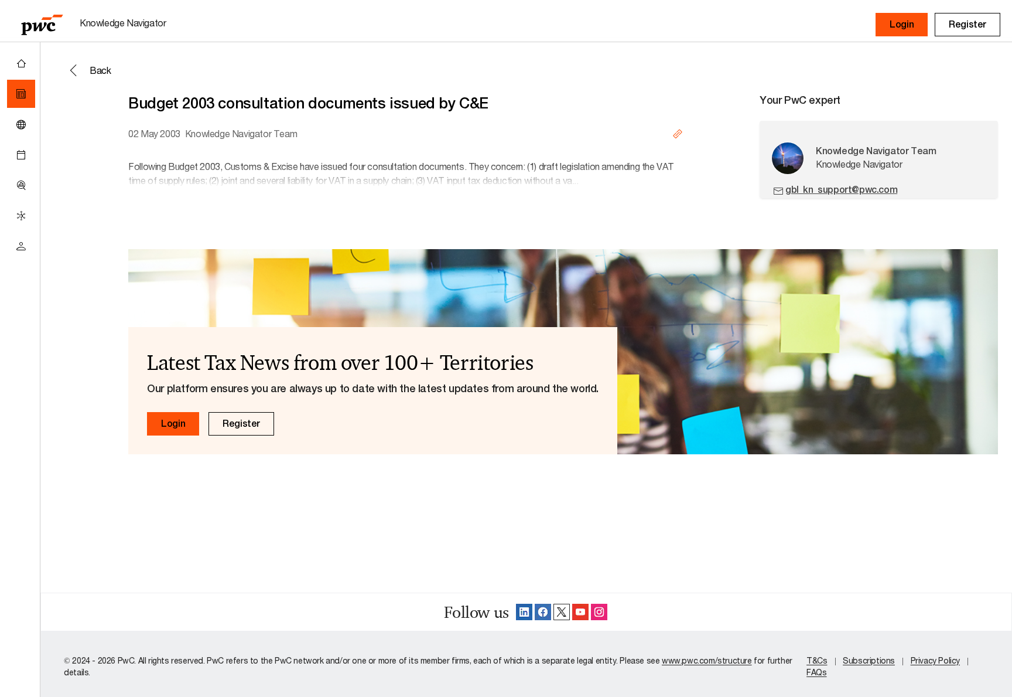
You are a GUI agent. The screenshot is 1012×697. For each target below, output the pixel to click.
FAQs (816, 672)
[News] (21, 94)
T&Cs (816, 660)
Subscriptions (869, 660)
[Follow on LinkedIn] (524, 612)
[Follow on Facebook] (543, 612)
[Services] (21, 216)
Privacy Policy (935, 660)
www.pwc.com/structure (707, 660)
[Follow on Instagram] (599, 612)
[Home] (21, 63)
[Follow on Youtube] (580, 612)
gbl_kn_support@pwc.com (841, 189)
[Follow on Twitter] (561, 612)
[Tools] (21, 185)
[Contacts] (21, 246)
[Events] (21, 155)
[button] (902, 24)
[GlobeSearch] (21, 124)
